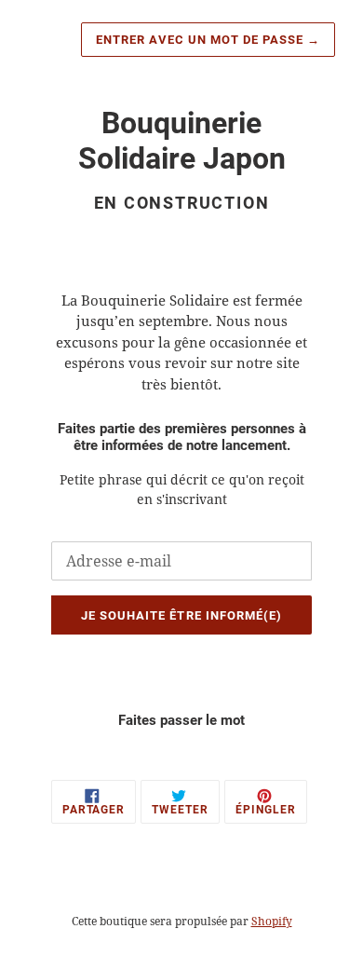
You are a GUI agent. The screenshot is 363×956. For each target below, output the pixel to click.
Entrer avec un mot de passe (208, 40)
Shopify (271, 921)
